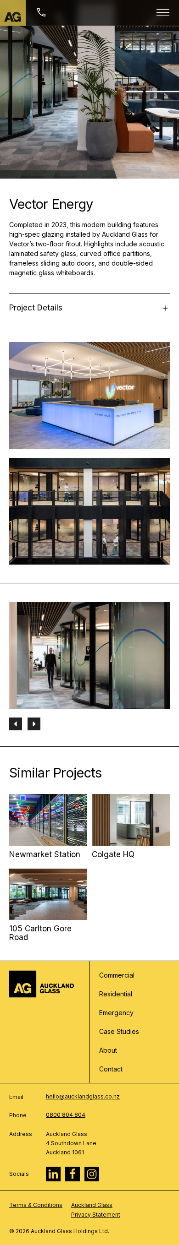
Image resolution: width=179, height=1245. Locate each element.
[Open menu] (163, 12)
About (108, 1050)
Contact (111, 1069)
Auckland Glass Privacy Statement (95, 1210)
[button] (15, 724)
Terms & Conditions (35, 1205)
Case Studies (119, 1031)
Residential (115, 994)
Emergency (116, 1013)
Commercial (116, 975)
